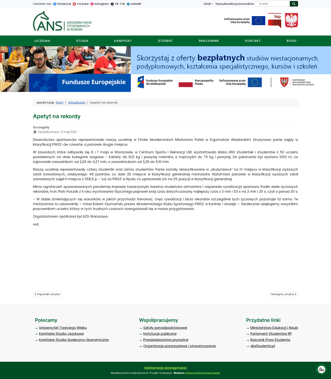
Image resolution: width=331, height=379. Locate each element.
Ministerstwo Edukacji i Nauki (274, 327)
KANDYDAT (123, 41)
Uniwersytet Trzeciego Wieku (63, 327)
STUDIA (82, 41)
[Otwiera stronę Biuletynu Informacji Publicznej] (273, 20)
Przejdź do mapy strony (3, 3)
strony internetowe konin (202, 373)
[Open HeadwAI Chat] (321, 369)
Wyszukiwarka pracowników (234, 4)
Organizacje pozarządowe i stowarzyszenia (179, 346)
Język (207, 4)
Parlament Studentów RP (271, 333)
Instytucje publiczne (160, 333)
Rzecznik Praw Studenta (270, 340)
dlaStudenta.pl (262, 346)
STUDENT (165, 41)
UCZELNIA (42, 41)
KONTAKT (253, 41)
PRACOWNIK (209, 41)
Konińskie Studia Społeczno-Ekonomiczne (74, 340)
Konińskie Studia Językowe (61, 333)
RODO (292, 41)
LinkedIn (136, 4)
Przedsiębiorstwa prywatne (165, 340)
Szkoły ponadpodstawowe (165, 327)
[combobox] (273, 4)
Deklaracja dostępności (165, 368)
